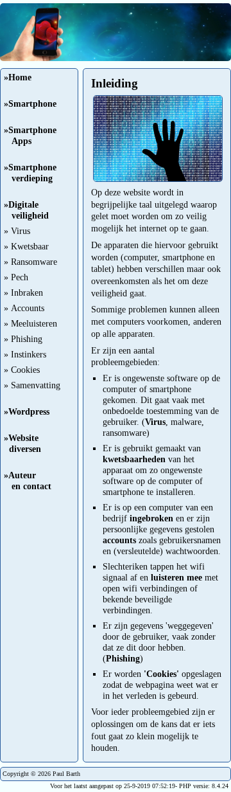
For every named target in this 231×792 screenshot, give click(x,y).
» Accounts (24, 308)
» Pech (16, 277)
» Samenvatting (32, 385)
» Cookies (22, 369)
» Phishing (23, 339)
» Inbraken (23, 292)
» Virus (17, 231)
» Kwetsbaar (26, 246)
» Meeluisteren (30, 323)
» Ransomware (30, 261)
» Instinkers (25, 354)
